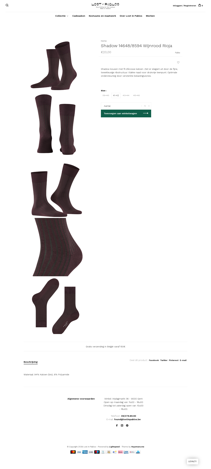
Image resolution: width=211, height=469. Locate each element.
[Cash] (108, 453)
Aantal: (107, 106)
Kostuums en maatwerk (102, 15)
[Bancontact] (114, 453)
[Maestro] (97, 453)
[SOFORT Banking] (120, 453)
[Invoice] (103, 453)
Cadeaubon (78, 15)
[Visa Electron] (126, 453)
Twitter (164, 360)
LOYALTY (192, 461)
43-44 (126, 95)
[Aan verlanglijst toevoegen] (178, 62)
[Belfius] (132, 453)
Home (104, 41)
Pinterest (173, 360)
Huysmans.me (137, 447)
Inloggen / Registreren (184, 5)
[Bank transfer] (91, 453)
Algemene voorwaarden (81, 398)
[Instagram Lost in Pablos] (122, 425)
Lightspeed (114, 447)
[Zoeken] (7, 5)
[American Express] (85, 453)
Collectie (60, 15)
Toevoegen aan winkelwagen (120, 113)
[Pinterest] (127, 425)
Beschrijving (31, 362)
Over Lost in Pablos (131, 15)
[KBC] (138, 453)
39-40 (105, 95)
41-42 (116, 95)
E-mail (183, 360)
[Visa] (79, 453)
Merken (150, 15)
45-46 (136, 95)
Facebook (154, 360)
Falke (177, 52)
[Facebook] (117, 425)
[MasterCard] (73, 453)
